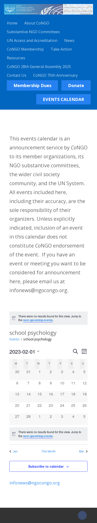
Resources (16, 57)
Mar (81, 451)
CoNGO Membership (25, 49)
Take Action (61, 49)
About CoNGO (36, 23)
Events (14, 339)
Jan (15, 451)
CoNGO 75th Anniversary (55, 75)
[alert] (48, 318)
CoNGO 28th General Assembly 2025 (39, 66)
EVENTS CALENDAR (63, 99)
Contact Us (16, 75)
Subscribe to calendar (46, 466)
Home (12, 23)
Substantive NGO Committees (33, 31)
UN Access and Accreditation (32, 40)
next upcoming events (38, 320)
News (69, 40)
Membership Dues (32, 85)
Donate (76, 85)
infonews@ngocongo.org (34, 483)
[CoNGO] (48, 15)
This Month (48, 451)
